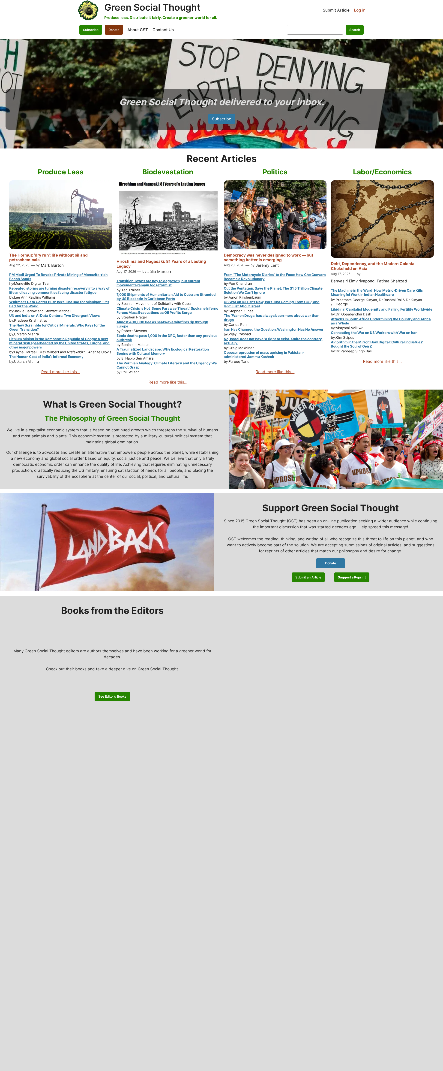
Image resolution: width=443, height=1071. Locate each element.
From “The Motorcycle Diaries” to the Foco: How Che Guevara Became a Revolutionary (275, 276)
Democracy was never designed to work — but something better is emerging (268, 257)
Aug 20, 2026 (234, 265)
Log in (359, 10)
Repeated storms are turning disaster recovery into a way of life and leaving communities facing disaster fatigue (59, 290)
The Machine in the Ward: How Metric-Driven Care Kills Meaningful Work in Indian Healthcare (377, 292)
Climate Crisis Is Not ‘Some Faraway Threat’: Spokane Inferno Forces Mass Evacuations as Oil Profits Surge (167, 310)
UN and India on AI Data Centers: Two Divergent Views (54, 315)
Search (354, 30)
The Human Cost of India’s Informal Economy (46, 356)
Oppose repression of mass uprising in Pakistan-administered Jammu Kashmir (264, 354)
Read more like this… (60, 371)
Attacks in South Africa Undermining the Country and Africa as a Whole (381, 321)
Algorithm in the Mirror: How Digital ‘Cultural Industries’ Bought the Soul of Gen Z (377, 344)
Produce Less (61, 172)
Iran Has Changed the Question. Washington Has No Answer (273, 329)
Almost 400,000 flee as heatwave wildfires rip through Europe (162, 324)
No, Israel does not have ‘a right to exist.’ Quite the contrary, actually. (273, 341)
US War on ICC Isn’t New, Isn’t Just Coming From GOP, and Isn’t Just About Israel (272, 304)
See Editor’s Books (112, 696)
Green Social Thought (152, 7)
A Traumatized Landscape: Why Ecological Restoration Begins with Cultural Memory (163, 351)
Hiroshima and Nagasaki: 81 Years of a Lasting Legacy (161, 263)
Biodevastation (167, 172)
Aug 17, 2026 (126, 271)
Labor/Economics (382, 172)
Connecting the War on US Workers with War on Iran (374, 332)
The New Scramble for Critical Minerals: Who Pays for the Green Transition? (57, 327)
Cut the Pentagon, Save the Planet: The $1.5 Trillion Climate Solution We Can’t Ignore (273, 290)
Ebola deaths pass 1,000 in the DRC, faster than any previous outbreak (167, 337)
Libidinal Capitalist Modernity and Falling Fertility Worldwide (381, 309)
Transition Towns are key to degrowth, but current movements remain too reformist (158, 283)
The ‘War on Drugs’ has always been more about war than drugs (271, 317)
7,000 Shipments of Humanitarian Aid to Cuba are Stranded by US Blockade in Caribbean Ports (166, 296)
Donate (113, 30)
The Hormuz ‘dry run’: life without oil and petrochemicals (48, 257)
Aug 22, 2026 (19, 265)
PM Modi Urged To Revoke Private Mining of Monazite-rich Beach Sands (58, 276)
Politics (275, 172)
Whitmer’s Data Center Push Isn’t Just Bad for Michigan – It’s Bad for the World (59, 304)
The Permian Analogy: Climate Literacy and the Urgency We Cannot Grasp (167, 365)
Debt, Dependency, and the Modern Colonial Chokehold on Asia (373, 266)
